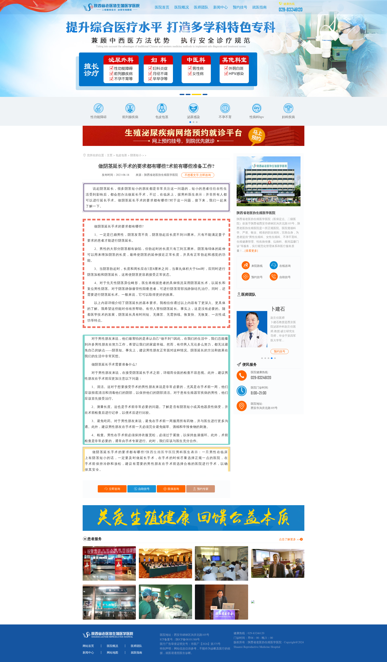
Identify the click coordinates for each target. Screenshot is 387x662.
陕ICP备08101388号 (188, 639)
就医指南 (259, 7)
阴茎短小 (135, 155)
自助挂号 (143, 489)
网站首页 (88, 645)
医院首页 (162, 7)
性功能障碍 (99, 117)
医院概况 (181, 7)
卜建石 (277, 308)
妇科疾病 (288, 117)
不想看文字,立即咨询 (198, 175)
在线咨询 (285, 266)
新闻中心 (220, 7)
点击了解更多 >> (289, 539)
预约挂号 (240, 7)
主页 (109, 155)
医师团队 (201, 7)
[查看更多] (251, 250)
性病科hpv (257, 117)
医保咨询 (173, 489)
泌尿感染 (193, 117)
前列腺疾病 (130, 117)
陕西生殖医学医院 (161, 452)
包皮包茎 (161, 117)
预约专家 (202, 489)
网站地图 (112, 652)
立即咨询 (114, 489)
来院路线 (257, 266)
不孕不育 (225, 117)
